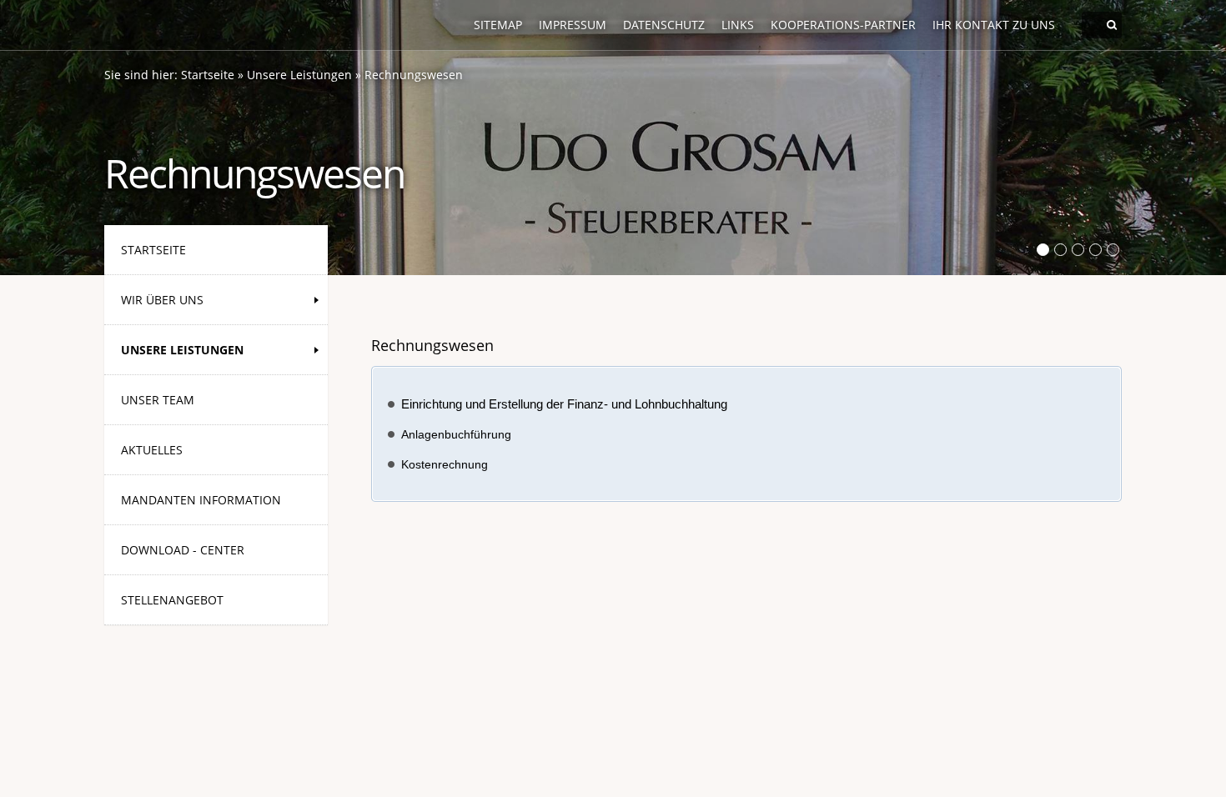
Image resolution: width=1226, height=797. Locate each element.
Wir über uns (162, 300)
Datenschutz (664, 25)
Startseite (207, 75)
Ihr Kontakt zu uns (993, 25)
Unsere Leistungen (299, 75)
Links (737, 25)
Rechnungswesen (413, 75)
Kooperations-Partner (843, 25)
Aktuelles (152, 450)
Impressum (572, 25)
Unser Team (157, 400)
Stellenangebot (172, 600)
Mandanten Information (201, 500)
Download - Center (182, 550)
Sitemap (498, 25)
